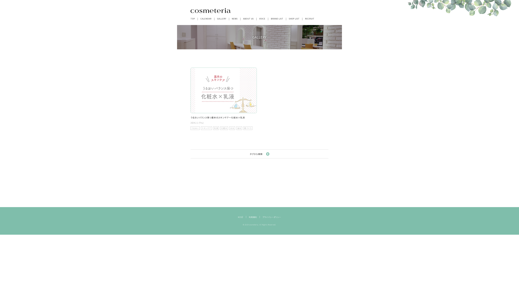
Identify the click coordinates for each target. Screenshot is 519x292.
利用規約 (253, 217)
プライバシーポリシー (271, 217)
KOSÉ (240, 217)
